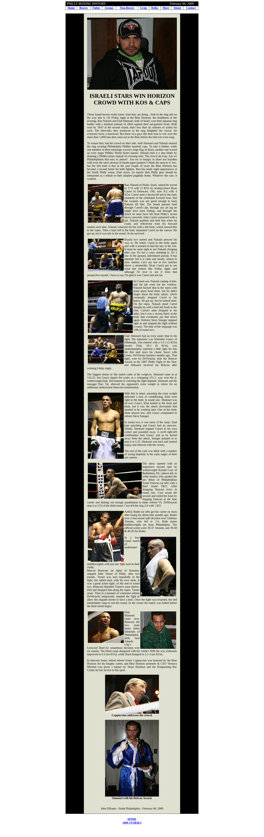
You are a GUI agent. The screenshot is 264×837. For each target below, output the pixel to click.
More (166, 7)
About (177, 7)
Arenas (109, 7)
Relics (154, 7)
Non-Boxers (127, 7)
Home (71, 7)
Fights (96, 7)
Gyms (143, 7)
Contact (191, 7)
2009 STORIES (132, 822)
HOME (132, 819)
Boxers (83, 7)
